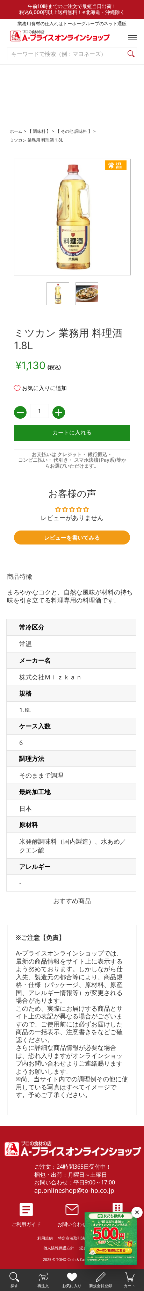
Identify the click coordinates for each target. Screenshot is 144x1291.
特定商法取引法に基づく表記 (83, 1238)
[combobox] (66, 54)
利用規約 (45, 1238)
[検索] (131, 54)
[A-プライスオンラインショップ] (72, 37)
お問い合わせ (47, 1063)
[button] (131, 38)
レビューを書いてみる (72, 537)
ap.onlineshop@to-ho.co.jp (74, 1190)
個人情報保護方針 (58, 1247)
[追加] (58, 412)
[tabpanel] (72, 733)
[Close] (137, 1212)
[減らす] (20, 412)
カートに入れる (72, 432)
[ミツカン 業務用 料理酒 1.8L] (58, 294)
